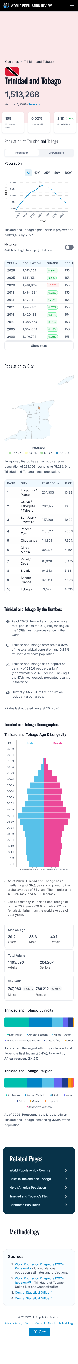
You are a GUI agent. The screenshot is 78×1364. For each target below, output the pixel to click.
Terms (29, 1323)
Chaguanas (29, 540)
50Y (57, 172)
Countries (12, 61)
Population (21, 152)
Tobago (26, 589)
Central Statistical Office (32, 1292)
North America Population (28, 1187)
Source (32, 104)
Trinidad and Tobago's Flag (29, 1196)
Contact (40, 1323)
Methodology (65, 1323)
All (28, 172)
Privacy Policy (13, 1323)
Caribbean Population (25, 1205)
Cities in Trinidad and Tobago (30, 1179)
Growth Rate (56, 152)
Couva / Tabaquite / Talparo (28, 506)
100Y (68, 172)
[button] (72, 5)
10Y (37, 172)
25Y (47, 172)
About (51, 1323)
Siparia (26, 570)
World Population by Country (30, 1170)
